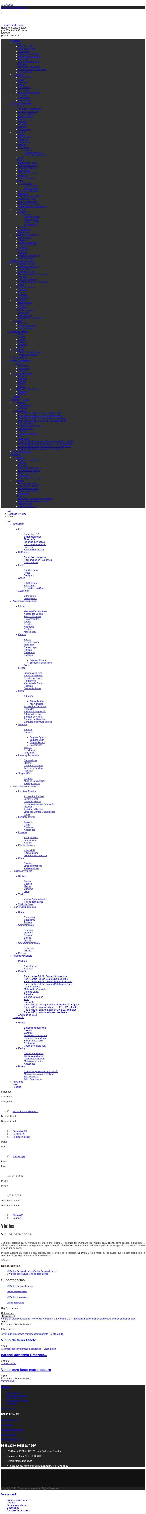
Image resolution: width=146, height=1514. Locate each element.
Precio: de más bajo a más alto (88, 1318)
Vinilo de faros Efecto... (20, 1340)
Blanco (18, 1215)
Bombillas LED (26, 46)
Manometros (24, 129)
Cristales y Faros (26, 271)
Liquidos (19, 300)
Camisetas (23, 366)
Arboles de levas (26, 199)
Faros (18, 74)
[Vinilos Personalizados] (20, 1271)
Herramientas (25, 504)
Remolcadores (25, 137)
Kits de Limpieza (23, 310)
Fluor (21, 436)
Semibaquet (24, 230)
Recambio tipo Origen (29, 92)
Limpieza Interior (23, 287)
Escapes (25, 150)
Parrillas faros (25, 77)
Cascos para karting (28, 486)
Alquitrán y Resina (27, 279)
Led (17, 44)
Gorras (21, 386)
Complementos (23, 373)
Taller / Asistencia (27, 506)
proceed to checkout (12, 25)
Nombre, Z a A (65, 1318)
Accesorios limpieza (28, 266)
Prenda (16, 397)
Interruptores (24, 100)
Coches (22, 339)
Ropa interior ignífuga (29, 470)
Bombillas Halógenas (29, 67)
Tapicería (23, 289)
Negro (17, 1218)
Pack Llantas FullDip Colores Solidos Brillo (40, 415)
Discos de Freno (26, 178)
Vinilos (18, 349)
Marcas (22, 342)
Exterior (19, 132)
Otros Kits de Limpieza (29, 318)
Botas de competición (29, 460)
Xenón (18, 85)
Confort (22, 127)
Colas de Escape (32, 152)
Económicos (30, 224)
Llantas (22, 240)
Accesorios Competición (19, 103)
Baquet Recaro (31, 222)
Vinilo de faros (20, 357)
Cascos (22, 463)
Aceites (22, 307)
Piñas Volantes (26, 116)
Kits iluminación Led (28, 62)
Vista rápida (56, 1334)
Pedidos (11, 1502)
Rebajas (17, 1087)
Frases (21, 337)
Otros (21, 158)
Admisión (25, 183)
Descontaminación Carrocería (33, 274)
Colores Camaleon (27, 433)
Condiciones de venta (12, 1429)
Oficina (21, 394)
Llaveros (22, 379)
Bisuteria (22, 376)
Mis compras (13, 1393)
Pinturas (19, 403)
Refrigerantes (25, 302)
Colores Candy (26, 428)
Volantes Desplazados (29, 109)
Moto (15, 1084)
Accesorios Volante (28, 111)
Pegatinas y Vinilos (17, 331)
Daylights (23, 82)
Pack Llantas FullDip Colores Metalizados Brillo (42, 421)
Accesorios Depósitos (29, 191)
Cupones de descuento (18, 1510)
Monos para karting (28, 491)
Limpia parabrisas (27, 325)
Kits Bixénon (24, 87)
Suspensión (21, 250)
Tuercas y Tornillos (27, 245)
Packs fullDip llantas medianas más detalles (40, 449)
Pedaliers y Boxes (27, 168)
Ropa (18, 363)
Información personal (17, 1500)
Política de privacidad (12, 1439)
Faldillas (22, 248)
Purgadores (24, 170)
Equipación (14, 454)
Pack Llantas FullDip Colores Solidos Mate (40, 413)
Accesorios (20, 95)
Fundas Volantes (26, 114)
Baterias (22, 323)
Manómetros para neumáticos (33, 501)
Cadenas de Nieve (27, 242)
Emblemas (23, 147)
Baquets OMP (31, 219)
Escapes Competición (35, 155)
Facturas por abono (17, 1505)
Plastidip (19, 410)
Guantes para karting (28, 488)
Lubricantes (24, 305)
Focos (21, 80)
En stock (19, 1134)
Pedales (22, 122)
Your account (8, 1494)
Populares (18, 1082)
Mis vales (11, 1403)
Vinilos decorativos (27, 355)
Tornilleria (23, 140)
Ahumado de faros (22, 451)
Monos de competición (29, 468)
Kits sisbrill (23, 313)
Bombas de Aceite (27, 201)
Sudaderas (23, 368)
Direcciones (13, 1508)
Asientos (19, 209)
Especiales (24, 439)
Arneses (22, 212)
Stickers (19, 334)
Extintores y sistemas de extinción (35, 499)
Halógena (20, 64)
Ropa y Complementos (19, 360)
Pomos (21, 119)
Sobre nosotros (9, 1434)
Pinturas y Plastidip (18, 400)
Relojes (22, 381)
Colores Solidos (26, 423)
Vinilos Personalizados (30, 352)
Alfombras (23, 124)
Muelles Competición (29, 255)
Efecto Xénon (25, 72)
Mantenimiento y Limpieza (20, 261)
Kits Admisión (31, 188)
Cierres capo (24, 142)
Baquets (24, 214)
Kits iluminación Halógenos (32, 69)
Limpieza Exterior (24, 264)
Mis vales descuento (17, 1395)
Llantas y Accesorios (25, 235)
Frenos (18, 160)
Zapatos (22, 371)
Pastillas (22, 176)
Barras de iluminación (29, 56)
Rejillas (22, 145)
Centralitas (23, 475)
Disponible (20, 1131)
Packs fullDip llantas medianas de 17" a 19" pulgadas (45, 444)
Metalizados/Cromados (30, 426)
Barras (21, 134)
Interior (18, 106)
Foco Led (23, 59)
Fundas (22, 227)
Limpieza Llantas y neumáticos (33, 282)
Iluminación (14, 41)
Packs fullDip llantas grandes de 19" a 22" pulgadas (44, 446)
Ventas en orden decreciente (16, 1318)
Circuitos (22, 344)
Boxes (18, 496)
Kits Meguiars (25, 315)
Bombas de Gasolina (28, 204)
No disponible (21, 1137)
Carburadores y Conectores (32, 206)
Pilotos (18, 457)
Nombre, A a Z (50, 1318)
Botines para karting (28, 483)
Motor (18, 181)
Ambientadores (26, 328)
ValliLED (19, 1156)
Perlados (22, 431)
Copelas (22, 253)
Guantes (22, 465)
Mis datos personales (17, 1401)
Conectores (24, 98)
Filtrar (4, 1321)
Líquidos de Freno (27, 163)
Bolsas (21, 384)
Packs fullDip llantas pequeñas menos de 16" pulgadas (46, 441)
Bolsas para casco (27, 473)
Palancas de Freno (27, 165)
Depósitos (23, 194)
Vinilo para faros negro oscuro (26, 1370)
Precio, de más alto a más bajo (119, 1318)
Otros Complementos (25, 389)
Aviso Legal (7, 1425)
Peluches (23, 391)
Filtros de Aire (31, 186)
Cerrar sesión (8, 1408)
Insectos (22, 277)
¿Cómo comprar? (10, 1420)
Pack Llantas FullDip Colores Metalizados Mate (42, 418)
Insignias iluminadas (28, 54)
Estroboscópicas (26, 49)
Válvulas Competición (29, 196)
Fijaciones (23, 232)
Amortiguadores (26, 258)
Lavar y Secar (25, 269)
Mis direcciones (15, 1398)
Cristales (22, 295)
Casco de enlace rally (29, 478)
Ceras (21, 284)
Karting (18, 481)
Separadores (24, 237)
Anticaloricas (24, 405)
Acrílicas (22, 408)
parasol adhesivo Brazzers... (24, 1355)
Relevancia (7, 1316)
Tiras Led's (23, 51)
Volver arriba (8, 1381)
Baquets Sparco (32, 217)
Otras (21, 347)
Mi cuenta (6, 1387)
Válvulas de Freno (27, 173)
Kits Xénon (23, 90)
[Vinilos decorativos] (18, 1274)
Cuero (21, 292)
